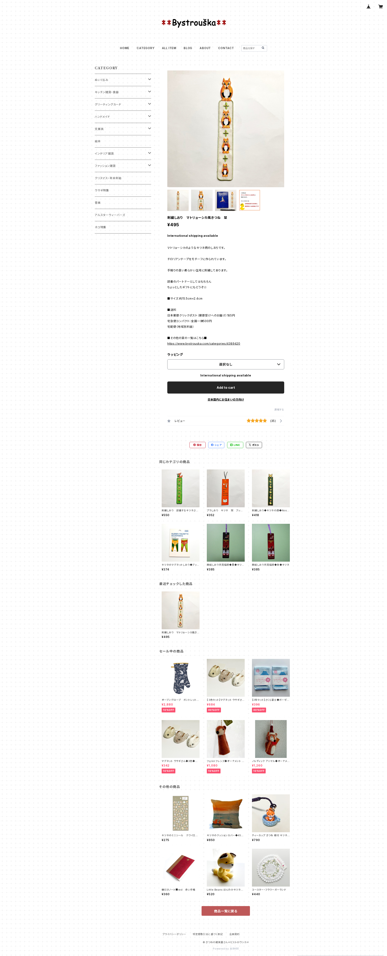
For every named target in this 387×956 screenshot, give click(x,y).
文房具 (99, 129)
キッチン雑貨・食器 (107, 92)
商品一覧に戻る (225, 911)
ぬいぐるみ (101, 80)
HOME (124, 48)
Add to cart (226, 388)
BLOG (188, 48)
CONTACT (226, 48)
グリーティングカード (108, 104)
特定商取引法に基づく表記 (208, 934)
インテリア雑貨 (104, 153)
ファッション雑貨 (105, 165)
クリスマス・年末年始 (108, 178)
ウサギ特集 (102, 190)
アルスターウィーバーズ (110, 215)
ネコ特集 (100, 227)
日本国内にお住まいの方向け (226, 399)
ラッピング (175, 354)
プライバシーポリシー (174, 934)
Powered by (221, 948)
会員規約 (234, 934)
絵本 (98, 141)
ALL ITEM (169, 48)
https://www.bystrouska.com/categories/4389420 (203, 343)
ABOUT (205, 48)
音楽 (98, 202)
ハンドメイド (102, 116)
